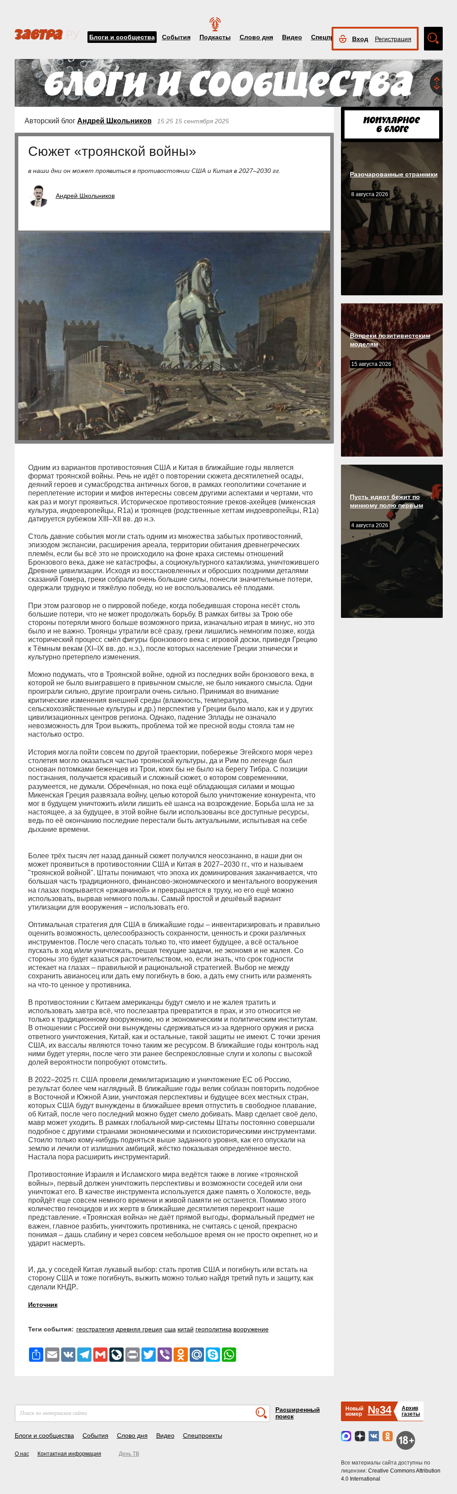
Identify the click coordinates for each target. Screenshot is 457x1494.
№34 (379, 1410)
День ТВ (129, 1454)
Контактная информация (69, 1454)
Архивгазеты (411, 1411)
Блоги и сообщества (122, 37)
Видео (292, 37)
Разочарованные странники (394, 174)
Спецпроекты (202, 1435)
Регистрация (393, 38)
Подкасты (215, 37)
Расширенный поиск (297, 1413)
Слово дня (256, 37)
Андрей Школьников (114, 121)
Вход (360, 38)
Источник (43, 1304)
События (176, 37)
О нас (22, 1454)
